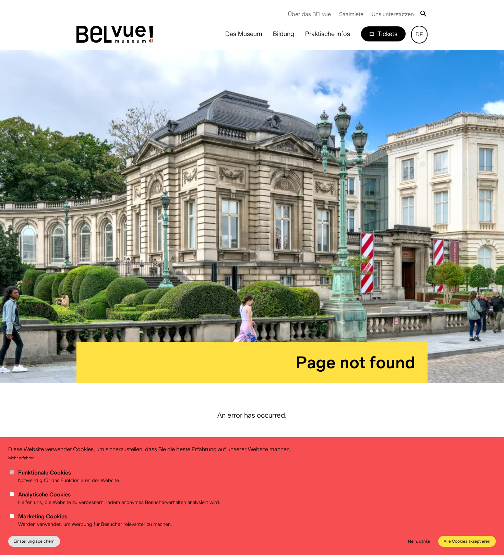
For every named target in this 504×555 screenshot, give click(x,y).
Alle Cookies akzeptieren (467, 541)
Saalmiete (351, 14)
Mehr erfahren (21, 457)
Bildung (283, 33)
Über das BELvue (309, 14)
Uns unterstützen (393, 14)
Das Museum (243, 33)
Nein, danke (419, 541)
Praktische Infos (327, 33)
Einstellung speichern (34, 541)
